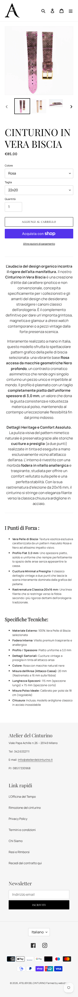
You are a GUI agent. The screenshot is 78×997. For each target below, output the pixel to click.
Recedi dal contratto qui (25, 863)
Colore (9, 165)
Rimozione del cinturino (25, 808)
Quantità (10, 199)
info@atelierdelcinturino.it (35, 760)
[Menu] (70, 10)
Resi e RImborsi (19, 852)
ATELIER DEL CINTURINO (32, 983)
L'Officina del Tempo (22, 796)
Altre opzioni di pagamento (39, 244)
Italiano (38, 932)
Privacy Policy (18, 819)
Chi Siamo (16, 841)
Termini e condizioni (22, 830)
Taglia (8, 182)
